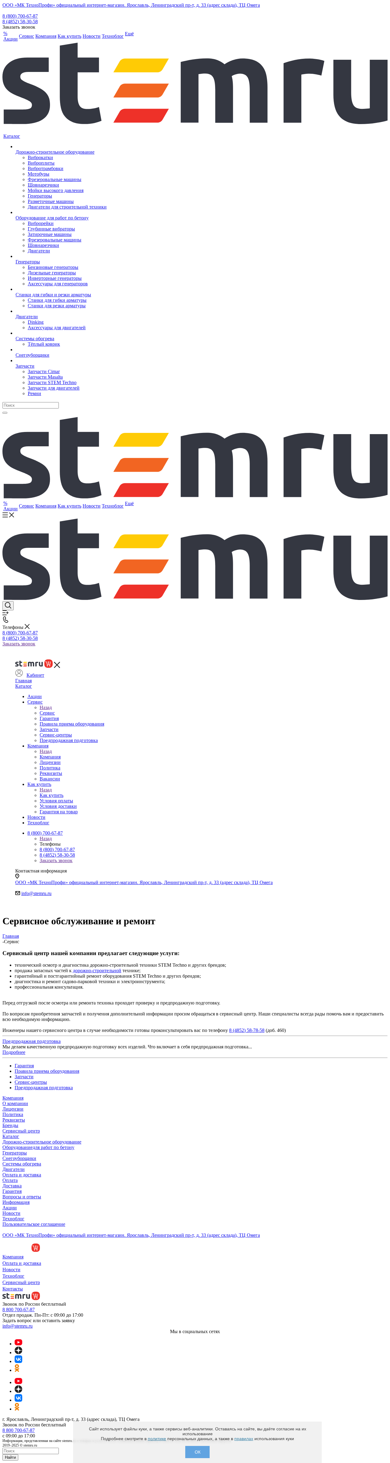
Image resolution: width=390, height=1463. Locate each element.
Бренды (10, 1125)
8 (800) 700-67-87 (20, 16)
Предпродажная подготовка (31, 1041)
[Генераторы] (61, 256)
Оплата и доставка (21, 1174)
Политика (12, 1114)
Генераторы (14, 1152)
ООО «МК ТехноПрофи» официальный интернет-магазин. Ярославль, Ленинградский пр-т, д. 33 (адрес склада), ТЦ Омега (131, 5)
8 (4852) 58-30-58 (20, 21)
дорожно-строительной (97, 970)
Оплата (10, 1180)
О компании (15, 1103)
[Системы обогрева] (61, 333)
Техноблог (13, 1218)
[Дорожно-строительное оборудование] (61, 146)
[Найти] (4, 413)
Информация (16, 1202)
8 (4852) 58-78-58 (246, 1030)
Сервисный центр (21, 1130)
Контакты (12, 1288)
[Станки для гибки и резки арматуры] (61, 289)
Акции (9, 1207)
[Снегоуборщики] (61, 349)
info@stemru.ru (36, 893)
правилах (243, 1438)
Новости (11, 1213)
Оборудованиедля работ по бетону (38, 1147)
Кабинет (35, 675)
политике (157, 1438)
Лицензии (12, 1109)
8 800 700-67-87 (18, 1309)
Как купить (51, 795)
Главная (23, 680)
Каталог (23, 686)
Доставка (12, 1185)
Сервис (47, 712)
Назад (46, 707)
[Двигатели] (61, 311)
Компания (50, 756)
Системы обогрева (21, 1163)
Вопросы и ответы (21, 1196)
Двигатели (13, 1169)
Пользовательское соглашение (33, 1224)
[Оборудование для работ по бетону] (61, 212)
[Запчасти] (61, 360)
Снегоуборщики (19, 1158)
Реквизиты (13, 1119)
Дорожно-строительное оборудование (41, 1141)
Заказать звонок (18, 643)
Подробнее (13, 1052)
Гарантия (12, 1191)
